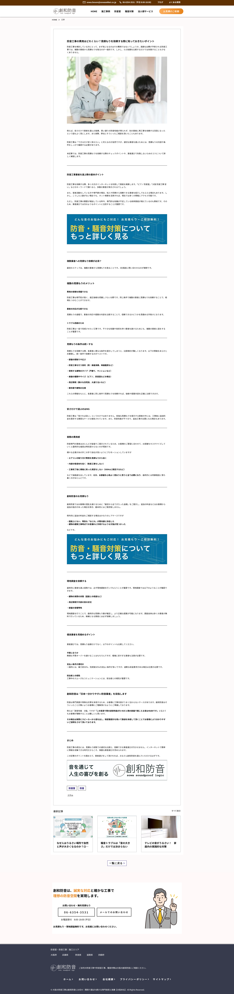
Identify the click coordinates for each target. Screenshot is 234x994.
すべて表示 (176, 810)
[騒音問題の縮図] (117, 827)
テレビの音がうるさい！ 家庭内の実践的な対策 (160, 844)
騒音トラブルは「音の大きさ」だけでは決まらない (115, 844)
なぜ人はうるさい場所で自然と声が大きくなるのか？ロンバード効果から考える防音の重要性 (72, 844)
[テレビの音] (161, 827)
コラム (70, 795)
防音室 (72, 788)
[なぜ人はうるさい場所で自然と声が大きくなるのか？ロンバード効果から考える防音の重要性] (73, 827)
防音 (82, 788)
